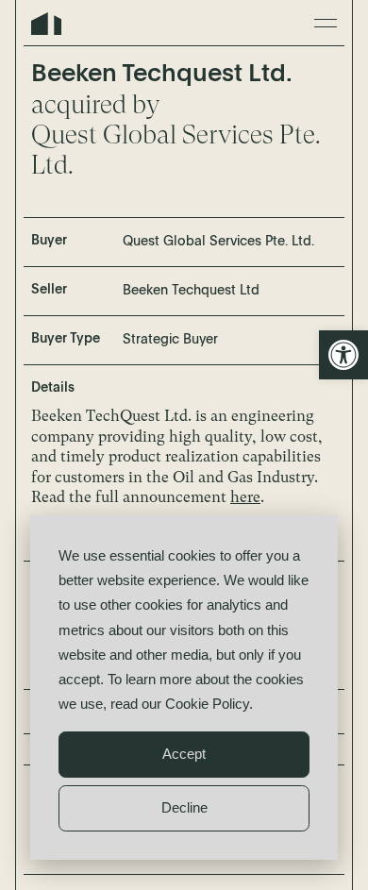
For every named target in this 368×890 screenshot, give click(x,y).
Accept (184, 754)
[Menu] (325, 23)
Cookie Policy (207, 704)
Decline (184, 807)
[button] (343, 354)
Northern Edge (46, 23)
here (245, 497)
